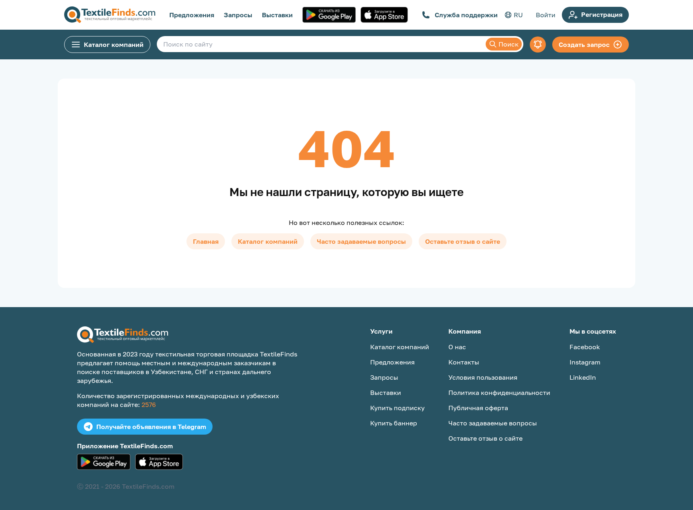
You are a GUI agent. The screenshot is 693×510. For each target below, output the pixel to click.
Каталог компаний (114, 44)
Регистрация (601, 14)
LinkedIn (582, 377)
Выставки (277, 15)
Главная (206, 241)
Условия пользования (482, 377)
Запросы (238, 15)
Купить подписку (397, 408)
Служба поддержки (466, 15)
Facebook (584, 347)
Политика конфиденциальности (499, 393)
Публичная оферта (478, 408)
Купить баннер (393, 423)
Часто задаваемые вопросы (361, 241)
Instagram (584, 362)
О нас (457, 347)
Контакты (463, 362)
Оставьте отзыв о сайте (462, 241)
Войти (545, 15)
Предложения (191, 15)
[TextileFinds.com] (109, 14)
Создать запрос (584, 44)
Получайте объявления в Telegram (151, 427)
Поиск (508, 44)
